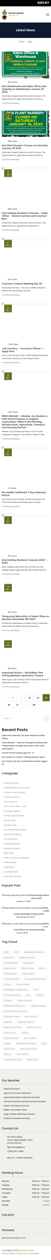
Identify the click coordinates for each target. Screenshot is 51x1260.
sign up (7, 1077)
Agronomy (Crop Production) (17, 1115)
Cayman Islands (11, 1001)
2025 (6, 975)
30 (34, 727)
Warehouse (32, 1082)
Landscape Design (12, 866)
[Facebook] (3, 1186)
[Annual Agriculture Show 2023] (16, 918)
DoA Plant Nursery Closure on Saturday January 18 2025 (25, 147)
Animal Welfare (11, 985)
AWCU (42, 991)
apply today (9, 991)
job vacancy (31, 1039)
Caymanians (28, 996)
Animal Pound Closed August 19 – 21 (18, 775)
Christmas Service (12, 819)
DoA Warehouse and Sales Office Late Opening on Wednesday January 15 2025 (24, 89)
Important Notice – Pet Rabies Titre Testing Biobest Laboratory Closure (22, 697)
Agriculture (9, 980)
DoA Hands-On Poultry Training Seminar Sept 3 (23, 779)
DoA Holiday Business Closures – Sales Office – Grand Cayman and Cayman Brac (25, 215)
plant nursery (10, 1055)
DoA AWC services (12, 1018)
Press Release (10, 885)
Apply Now (28, 985)
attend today (27, 991)
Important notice (12, 1039)
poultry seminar (11, 1061)
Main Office (9, 876)
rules (43, 1066)
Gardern (8, 1023)
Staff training (22, 1077)
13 (29, 720)
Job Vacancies (10, 862)
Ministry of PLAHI (34, 1050)
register (7, 1066)
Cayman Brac (10, 996)
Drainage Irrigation (12, 833)
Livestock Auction (12, 871)
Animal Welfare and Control (17, 810)
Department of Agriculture (16, 1012)
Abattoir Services (12, 1111)
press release (30, 1061)
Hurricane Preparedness (15, 852)
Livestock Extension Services (17, 1141)
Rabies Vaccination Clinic (15, 1132)
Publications (9, 889)
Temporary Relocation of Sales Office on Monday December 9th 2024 (25, 629)
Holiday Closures (38, 1028)
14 (38, 720)
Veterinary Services (12, 1082)
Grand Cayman (24, 1023)
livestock (8, 1044)
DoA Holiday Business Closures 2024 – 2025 (24, 561)
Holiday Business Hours (14, 1028)
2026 (16, 975)
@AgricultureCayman (34, 975)
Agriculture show (27, 980)
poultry (25, 1055)
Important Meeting (12, 857)
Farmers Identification (14, 838)
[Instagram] (6, 1186)
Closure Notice (10, 824)
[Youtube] (13, 1186)
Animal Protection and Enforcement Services (25, 1124)
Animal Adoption (11, 806)
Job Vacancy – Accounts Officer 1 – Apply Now (23, 350)
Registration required (26, 1066)
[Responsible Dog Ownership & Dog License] (22, 930)
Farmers (40, 1018)
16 (9, 727)
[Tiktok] (10, 1186)
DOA (36, 1012)
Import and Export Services (16, 1128)
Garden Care (10, 843)
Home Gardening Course (15, 1034)
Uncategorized (10, 894)
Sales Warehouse (29, 1071)
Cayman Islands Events (35, 1001)
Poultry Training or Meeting (16, 880)
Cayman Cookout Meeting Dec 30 (22, 283)
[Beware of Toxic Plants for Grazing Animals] (23, 946)
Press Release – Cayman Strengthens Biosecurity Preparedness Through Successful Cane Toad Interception (25, 768)
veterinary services (12, 899)
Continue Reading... (11, 103)
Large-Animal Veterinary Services (19, 1136)
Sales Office (9, 1071)
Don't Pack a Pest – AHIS (15, 829)
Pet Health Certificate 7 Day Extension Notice (24, 494)
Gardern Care (10, 847)
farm (28, 1018)
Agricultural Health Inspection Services (22, 1120)
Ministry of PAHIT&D (12, 1050)
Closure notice (23, 1007)
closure (7, 1007)
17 (17, 727)
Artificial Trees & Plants (14, 815)
